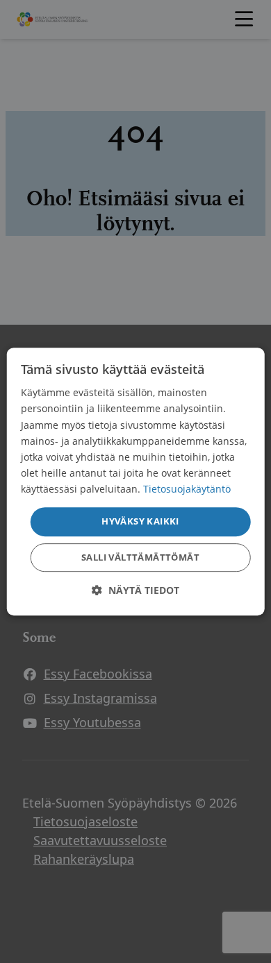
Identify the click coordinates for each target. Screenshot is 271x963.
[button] (135, 590)
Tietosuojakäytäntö (187, 488)
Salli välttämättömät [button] (140, 557)
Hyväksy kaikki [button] (140, 521)
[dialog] (136, 481)
